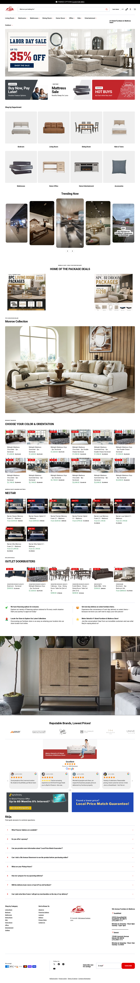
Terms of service (72, 978)
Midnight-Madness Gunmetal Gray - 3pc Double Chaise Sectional (102, 449)
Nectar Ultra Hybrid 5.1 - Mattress (37, 545)
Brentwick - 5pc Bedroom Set (121, 587)
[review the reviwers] (36, 774)
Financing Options (44, 912)
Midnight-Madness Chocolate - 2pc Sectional (13, 449)
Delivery (41, 917)
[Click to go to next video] (72, 251)
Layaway (41, 915)
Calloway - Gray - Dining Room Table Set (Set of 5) (59, 588)
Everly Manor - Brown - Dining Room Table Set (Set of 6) (80, 588)
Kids (6, 920)
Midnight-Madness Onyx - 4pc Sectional (124, 476)
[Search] (107, 9)
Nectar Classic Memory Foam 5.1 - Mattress (15, 517)
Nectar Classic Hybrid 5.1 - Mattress (37, 517)
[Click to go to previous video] (67, 251)
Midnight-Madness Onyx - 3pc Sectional (59, 476)
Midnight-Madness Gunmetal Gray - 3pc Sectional (36, 477)
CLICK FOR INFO (78, 2)
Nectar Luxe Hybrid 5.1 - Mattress (124, 517)
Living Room (8, 910)
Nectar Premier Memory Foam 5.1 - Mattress (59, 517)
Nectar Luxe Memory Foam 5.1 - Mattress (101, 517)
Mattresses (8, 915)
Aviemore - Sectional (14, 586)
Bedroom (7, 912)
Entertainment (9, 928)
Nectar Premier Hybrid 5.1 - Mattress (79, 517)
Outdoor (7, 930)
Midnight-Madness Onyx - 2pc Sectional (59, 448)
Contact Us (42, 922)
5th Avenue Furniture (84, 918)
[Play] (17, 223)
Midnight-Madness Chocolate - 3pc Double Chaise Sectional (80, 449)
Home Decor (8, 922)
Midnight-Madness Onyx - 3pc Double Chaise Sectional (124, 449)
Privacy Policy (43, 920)
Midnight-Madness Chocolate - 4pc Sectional (78, 477)
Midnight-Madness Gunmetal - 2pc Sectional (35, 449)
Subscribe (128, 966)
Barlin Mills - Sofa (100, 586)
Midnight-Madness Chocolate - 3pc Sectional (13, 477)
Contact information (84, 978)
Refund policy (54, 978)
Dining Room (8, 917)
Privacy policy (63, 978)
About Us (41, 910)
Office (7, 925)
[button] (130, 9)
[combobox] (64, 9)
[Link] (26, 90)
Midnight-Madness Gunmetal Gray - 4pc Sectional (101, 477)
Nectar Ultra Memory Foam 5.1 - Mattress (14, 545)
